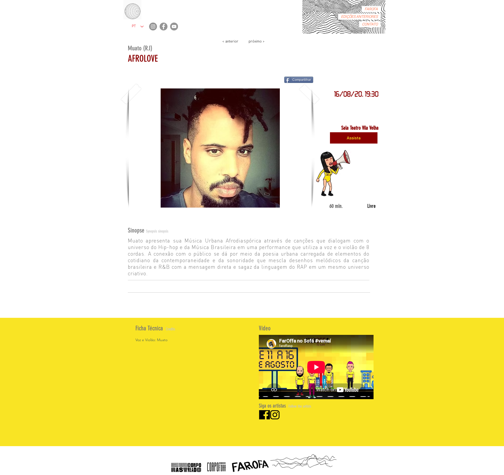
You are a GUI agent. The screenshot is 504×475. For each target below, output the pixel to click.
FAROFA (371, 9)
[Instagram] (153, 26)
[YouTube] (174, 26)
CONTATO (370, 24)
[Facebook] (163, 26)
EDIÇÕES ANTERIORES (359, 16)
